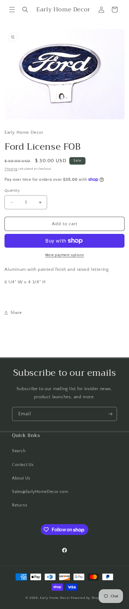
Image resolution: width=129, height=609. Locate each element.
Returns (19, 505)
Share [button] (16, 312)
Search (19, 451)
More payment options (64, 255)
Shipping (10, 169)
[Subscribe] (110, 414)
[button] (12, 9)
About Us (21, 478)
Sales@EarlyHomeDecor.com (40, 491)
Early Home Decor (55, 598)
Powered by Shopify (87, 598)
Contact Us (23, 464)
